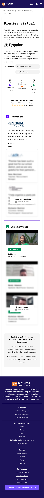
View (9, 90)
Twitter (22, 460)
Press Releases (22, 453)
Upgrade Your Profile (22, 472)
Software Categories (13, 10)
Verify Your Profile (22, 476)
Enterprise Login (22, 482)
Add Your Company (22, 479)
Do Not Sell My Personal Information (22, 440)
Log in (32, 4)
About (22, 426)
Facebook (22, 463)
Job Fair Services (22, 72)
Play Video (15, 249)
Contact (22, 436)
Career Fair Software (26, 10)
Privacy (22, 433)
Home (4, 10)
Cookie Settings (22, 443)
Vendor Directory (22, 417)
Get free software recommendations (22, 487)
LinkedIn (22, 457)
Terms (22, 430)
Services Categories (22, 414)
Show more (8, 62)
